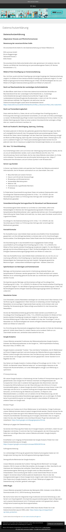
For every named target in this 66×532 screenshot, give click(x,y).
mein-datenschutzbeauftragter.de (32, 516)
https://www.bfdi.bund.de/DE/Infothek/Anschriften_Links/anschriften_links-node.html (32, 105)
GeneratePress (45, 529)
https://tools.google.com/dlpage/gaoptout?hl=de (28, 420)
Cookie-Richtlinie (46, 527)
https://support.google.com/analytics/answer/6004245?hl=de (24, 444)
